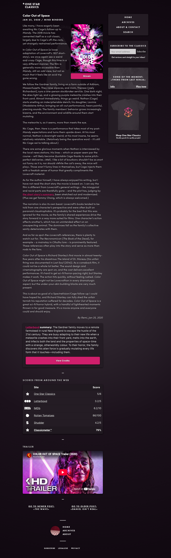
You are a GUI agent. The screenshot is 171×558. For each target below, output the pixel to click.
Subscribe (141, 51)
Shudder (39, 422)
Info (112, 86)
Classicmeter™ (43, 430)
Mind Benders (53, 19)
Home (66, 527)
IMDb (37, 408)
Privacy (75, 548)
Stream (87, 76)
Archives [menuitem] (128, 22)
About (67, 534)
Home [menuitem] (128, 17)
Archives (69, 530)
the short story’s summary (38, 194)
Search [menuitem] (128, 32)
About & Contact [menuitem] (128, 27)
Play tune (141, 86)
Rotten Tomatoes (44, 415)
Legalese (63, 548)
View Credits (63, 360)
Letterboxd (32, 327)
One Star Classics (44, 394)
